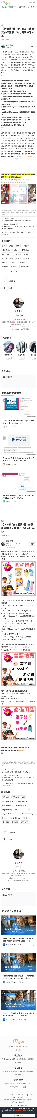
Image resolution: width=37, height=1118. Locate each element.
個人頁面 (6, 1071)
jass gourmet (7, 254)
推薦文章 (15, 1059)
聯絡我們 (22, 1102)
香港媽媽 (15, 822)
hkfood (5, 266)
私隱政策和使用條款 (21, 1110)
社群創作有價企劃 (8, 7)
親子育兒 (24, 822)
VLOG (8, 1059)
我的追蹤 (30, 1071)
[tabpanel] (18, 11)
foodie (14, 262)
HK (20, 1095)
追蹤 (32, 46)
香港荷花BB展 (7, 805)
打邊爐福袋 (6, 250)
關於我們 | (7, 1099)
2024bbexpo (16, 818)
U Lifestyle (7, 1095)
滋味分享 (26, 258)
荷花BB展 (5, 797)
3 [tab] (20, 13)
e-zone (21, 1097)
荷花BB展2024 (7, 801)
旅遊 (16, 226)
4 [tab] (22, 13)
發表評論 (7, 377)
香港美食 (14, 266)
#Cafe (29, 1083)
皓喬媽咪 (9, 45)
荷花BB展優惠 (21, 805)
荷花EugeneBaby (22, 809)
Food (31, 1095)
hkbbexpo (28, 818)
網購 (18, 246)
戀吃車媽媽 (21, 355)
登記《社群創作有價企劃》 (23, 221)
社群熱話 (21, 7)
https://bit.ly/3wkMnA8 (26, 156)
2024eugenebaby (26, 814)
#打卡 (18, 1083)
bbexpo (5, 818)
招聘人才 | (15, 1102)
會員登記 (32, 3)
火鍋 (4, 246)
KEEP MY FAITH (9, 355)
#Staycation (15, 1086)
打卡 (12, 226)
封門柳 (4, 258)
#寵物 (7, 1083)
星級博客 (23, 1059)
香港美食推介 (25, 266)
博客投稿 (18, 1062)
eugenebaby (7, 809)
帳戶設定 (14, 1071)
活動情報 (11, 229)
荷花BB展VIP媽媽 (18, 797)
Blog (15, 1097)
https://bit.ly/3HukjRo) (19, 647)
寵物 (30, 226)
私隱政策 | (29, 1099)
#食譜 (23, 1083)
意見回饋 (31, 1059)
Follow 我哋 (6, 234)
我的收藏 (22, 1071)
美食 (2, 25)
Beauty (25, 1095)
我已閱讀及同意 (18, 1115)
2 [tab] (17, 13)
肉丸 (18, 258)
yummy (5, 271)
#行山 (12, 1083)
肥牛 (11, 258)
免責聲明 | (14, 1099)
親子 (25, 226)
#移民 (23, 1086)
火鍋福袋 (26, 246)
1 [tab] (14, 13)
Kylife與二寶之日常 (22, 180)
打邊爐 (11, 246)
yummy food (16, 271)
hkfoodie (23, 262)
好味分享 (5, 262)
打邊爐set (26, 250)
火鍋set (16, 250)
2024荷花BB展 (21, 801)
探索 (3, 1059)
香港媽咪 (5, 822)
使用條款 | (22, 1099)
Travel (15, 1095)
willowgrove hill (22, 254)
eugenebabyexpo (9, 814)
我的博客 (18, 1074)
